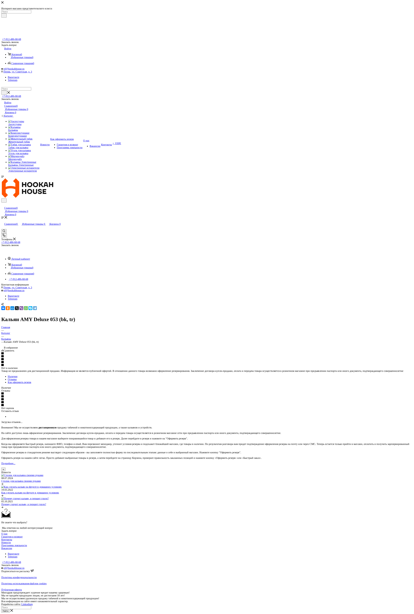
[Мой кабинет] (2, 204)
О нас (4, 533)
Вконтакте (13, 77)
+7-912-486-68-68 (11, 39)
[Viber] (21, 308)
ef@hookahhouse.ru (14, 68)
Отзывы (12, 379)
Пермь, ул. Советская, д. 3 (17, 71)
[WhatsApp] (26, 308)
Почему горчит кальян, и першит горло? (23, 504)
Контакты (6, 539)
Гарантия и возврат (12, 536)
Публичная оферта (11, 589)
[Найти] (4, 15)
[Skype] (30, 308)
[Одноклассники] (8, 308)
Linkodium (27, 604)
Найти (5, 611)
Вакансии (6, 548)
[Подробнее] (2, 484)
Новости (6, 542)
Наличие (12, 376)
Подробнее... (8, 463)
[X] (17, 308)
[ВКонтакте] (3, 308)
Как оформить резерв (19, 382)
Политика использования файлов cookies (24, 583)
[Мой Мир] (12, 308)
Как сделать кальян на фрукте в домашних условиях (30, 492)
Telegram (12, 80)
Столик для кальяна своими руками (21, 481)
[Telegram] (35, 308)
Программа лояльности (14, 545)
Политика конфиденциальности (19, 577)
